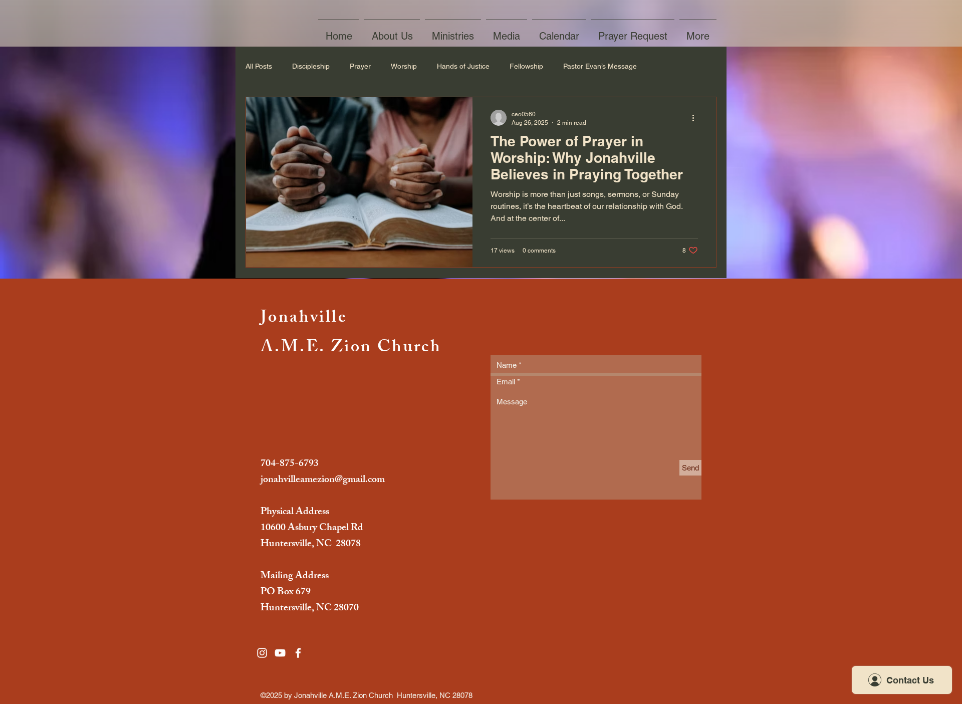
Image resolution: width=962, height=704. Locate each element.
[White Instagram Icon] (262, 652)
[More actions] (696, 118)
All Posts (259, 66)
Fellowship (526, 66)
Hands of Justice (463, 66)
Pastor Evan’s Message (600, 66)
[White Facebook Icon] (298, 652)
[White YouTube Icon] (280, 652)
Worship (404, 66)
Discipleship (311, 66)
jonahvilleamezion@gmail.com (323, 480)
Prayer (360, 66)
